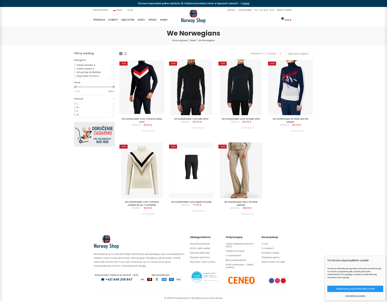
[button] (231, 10)
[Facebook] (271, 280)
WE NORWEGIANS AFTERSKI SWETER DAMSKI (290, 120)
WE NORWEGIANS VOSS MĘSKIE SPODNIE (191, 202)
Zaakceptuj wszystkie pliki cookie (355, 289)
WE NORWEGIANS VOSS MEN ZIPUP (191, 118)
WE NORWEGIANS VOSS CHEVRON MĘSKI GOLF (142, 120)
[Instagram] (277, 280)
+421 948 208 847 (118, 279)
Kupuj (245, 3)
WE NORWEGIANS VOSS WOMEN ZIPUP (241, 118)
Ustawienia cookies (355, 295)
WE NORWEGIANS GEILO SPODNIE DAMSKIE (240, 203)
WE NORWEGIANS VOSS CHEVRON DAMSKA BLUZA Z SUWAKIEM (142, 203)
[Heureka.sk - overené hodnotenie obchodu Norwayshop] (205, 276)
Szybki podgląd (157, 64)
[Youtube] (283, 280)
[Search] (271, 20)
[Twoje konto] (276, 20)
